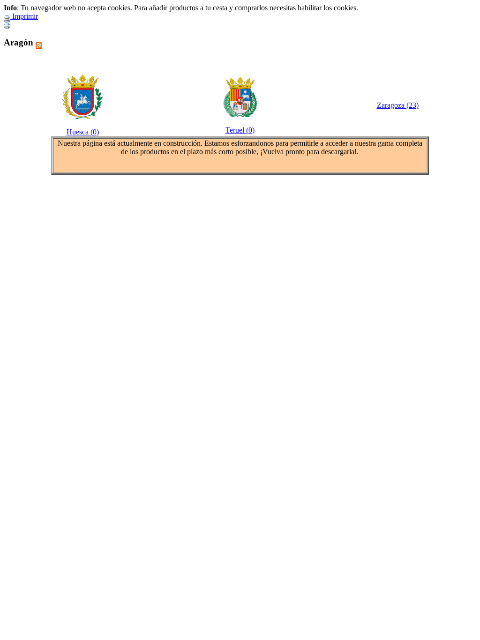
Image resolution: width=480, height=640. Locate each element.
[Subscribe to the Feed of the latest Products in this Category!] (39, 42)
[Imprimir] (7, 23)
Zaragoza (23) (398, 105)
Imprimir (24, 16)
